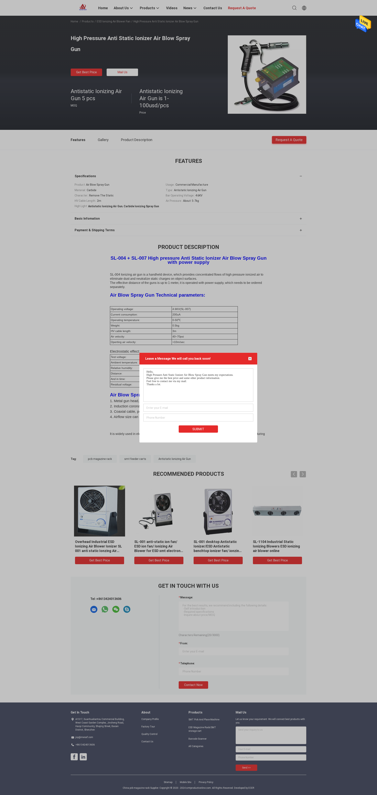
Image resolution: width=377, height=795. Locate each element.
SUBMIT (198, 429)
